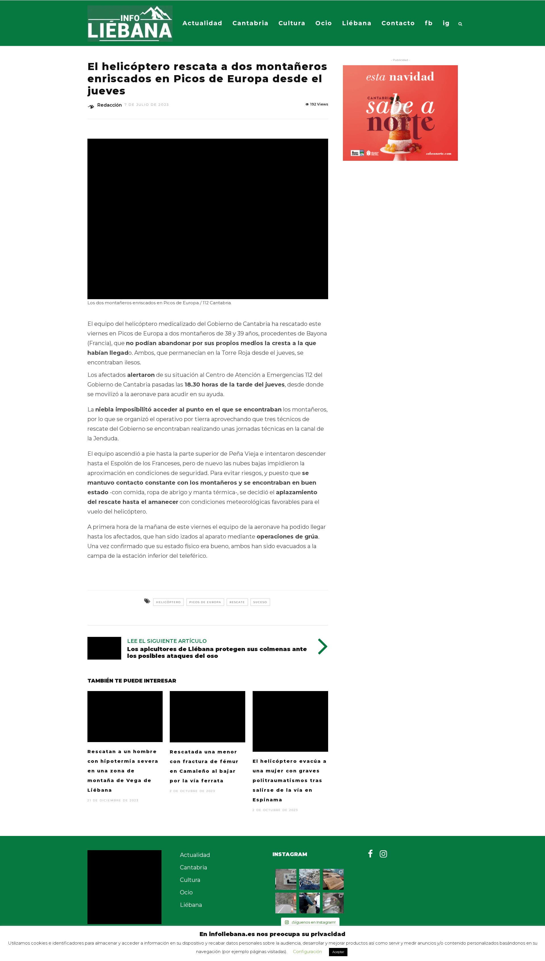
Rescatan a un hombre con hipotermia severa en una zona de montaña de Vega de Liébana (122, 771)
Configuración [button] (307, 951)
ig (446, 23)
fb (429, 23)
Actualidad (203, 23)
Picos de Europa (205, 602)
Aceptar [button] (338, 952)
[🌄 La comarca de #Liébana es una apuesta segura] (333, 903)
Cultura (291, 23)
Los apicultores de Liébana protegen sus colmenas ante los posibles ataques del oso (217, 652)
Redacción (109, 105)
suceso (260, 602)
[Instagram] (383, 853)
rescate (237, 602)
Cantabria (250, 23)
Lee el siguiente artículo (167, 641)
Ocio (323, 23)
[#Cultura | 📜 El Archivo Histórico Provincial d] (333, 879)
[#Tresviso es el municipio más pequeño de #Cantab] (309, 879)
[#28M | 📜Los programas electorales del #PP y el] (285, 879)
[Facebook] (370, 853)
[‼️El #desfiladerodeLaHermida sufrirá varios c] (285, 903)
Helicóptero (168, 602)
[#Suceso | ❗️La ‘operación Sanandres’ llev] (309, 903)
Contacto (398, 23)
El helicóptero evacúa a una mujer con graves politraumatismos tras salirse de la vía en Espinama (290, 780)
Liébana (357, 23)
